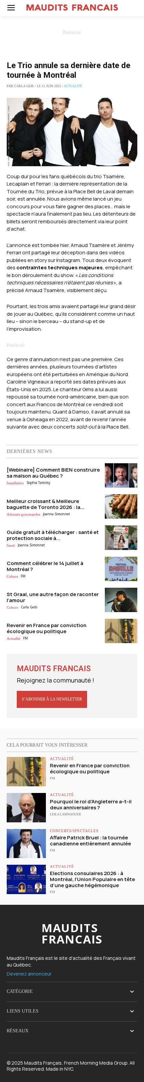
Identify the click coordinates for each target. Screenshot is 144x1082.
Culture (12, 576)
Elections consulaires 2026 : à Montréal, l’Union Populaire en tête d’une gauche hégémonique (92, 879)
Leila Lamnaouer (65, 814)
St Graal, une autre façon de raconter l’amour (53, 597)
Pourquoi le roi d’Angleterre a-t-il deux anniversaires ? (91, 804)
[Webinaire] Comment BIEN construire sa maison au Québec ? (53, 472)
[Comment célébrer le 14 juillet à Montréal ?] (121, 569)
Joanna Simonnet (56, 514)
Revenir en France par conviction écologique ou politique (46, 628)
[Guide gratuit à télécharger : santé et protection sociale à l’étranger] (121, 537)
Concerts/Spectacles (74, 831)
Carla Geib (29, 607)
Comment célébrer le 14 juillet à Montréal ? (45, 566)
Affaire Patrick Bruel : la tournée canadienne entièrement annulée (90, 840)
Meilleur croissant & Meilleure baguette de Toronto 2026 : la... (45, 504)
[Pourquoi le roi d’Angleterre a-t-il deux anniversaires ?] (26, 807)
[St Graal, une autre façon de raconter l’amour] (121, 600)
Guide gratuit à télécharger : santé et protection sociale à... (53, 535)
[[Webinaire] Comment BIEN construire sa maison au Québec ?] (121, 475)
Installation (15, 483)
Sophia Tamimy (38, 482)
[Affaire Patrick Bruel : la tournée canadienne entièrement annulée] (26, 843)
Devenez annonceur (29, 974)
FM (23, 576)
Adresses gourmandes (23, 514)
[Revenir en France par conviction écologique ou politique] (121, 631)
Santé (11, 545)
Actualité (73, 86)
